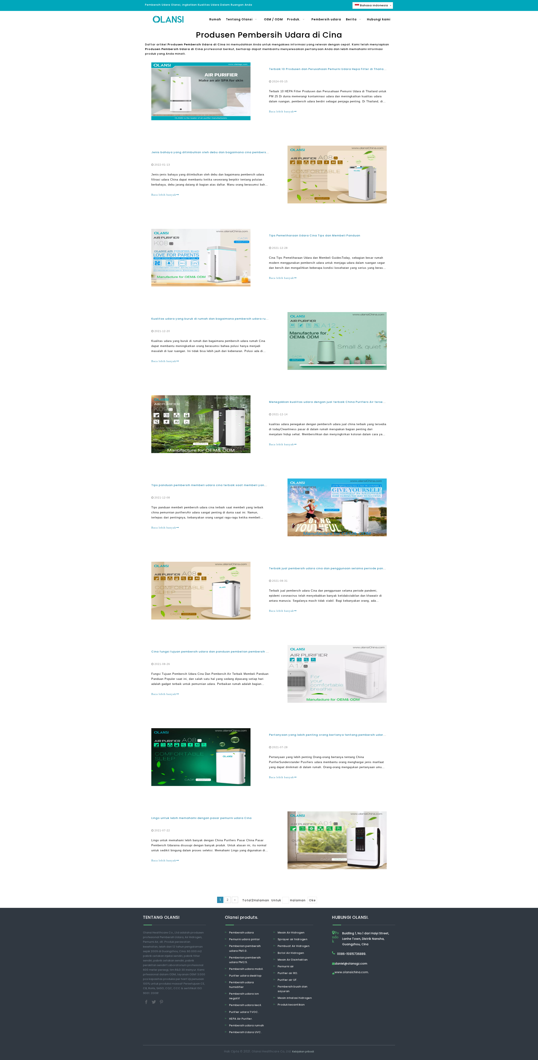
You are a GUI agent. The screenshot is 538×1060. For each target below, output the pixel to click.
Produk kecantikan (291, 1005)
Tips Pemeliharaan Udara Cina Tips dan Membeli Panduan (314, 235)
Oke (312, 900)
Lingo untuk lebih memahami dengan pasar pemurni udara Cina (201, 818)
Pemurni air (286, 966)
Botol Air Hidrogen (291, 953)
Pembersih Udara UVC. (245, 1032)
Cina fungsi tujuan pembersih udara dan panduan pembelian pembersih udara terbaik (219, 652)
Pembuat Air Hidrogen (293, 946)
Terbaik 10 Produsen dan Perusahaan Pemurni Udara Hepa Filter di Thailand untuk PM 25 (338, 69)
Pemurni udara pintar (244, 939)
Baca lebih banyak (281, 111)
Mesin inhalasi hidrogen (295, 998)
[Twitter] (154, 1001)
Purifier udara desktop (245, 976)
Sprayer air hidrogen (292, 939)
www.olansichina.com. (352, 972)
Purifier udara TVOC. (244, 1012)
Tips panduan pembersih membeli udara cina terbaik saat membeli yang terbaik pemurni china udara (231, 485)
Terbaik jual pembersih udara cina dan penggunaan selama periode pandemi (330, 568)
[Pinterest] (161, 1001)
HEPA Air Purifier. (240, 1019)
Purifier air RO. (288, 973)
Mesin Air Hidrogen (291, 933)
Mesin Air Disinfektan (292, 960)
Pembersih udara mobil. (246, 969)
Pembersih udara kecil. (245, 1005)
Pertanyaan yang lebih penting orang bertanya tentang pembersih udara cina (331, 735)
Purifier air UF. (287, 980)
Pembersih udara (241, 933)
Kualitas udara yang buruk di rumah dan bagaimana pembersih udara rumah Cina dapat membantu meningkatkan (242, 319)
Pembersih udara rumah (246, 1025)
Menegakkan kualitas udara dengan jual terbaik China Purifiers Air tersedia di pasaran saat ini (343, 402)
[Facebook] (146, 1001)
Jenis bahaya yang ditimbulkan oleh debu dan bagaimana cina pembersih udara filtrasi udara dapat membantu (240, 152)
